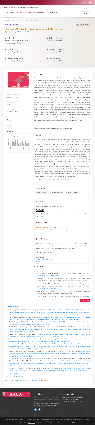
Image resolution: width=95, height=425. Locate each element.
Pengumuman (39, 12)
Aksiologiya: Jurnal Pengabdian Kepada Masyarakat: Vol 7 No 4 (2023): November (34, 336)
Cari (86, 13)
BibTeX (38, 261)
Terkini (28, 12)
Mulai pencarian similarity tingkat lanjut (26, 380)
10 (19, 376)
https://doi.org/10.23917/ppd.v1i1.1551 (48, 288)
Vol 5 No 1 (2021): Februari (24, 20)
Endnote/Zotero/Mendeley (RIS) (44, 259)
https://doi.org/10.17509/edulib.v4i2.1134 (48, 275)
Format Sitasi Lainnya (44, 252)
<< (6, 376)
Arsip (20, 12)
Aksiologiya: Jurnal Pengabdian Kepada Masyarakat (23, 7)
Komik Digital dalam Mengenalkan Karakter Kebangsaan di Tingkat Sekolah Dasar (63, 334)
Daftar (83, 2)
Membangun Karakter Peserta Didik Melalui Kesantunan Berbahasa (61, 322)
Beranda (11, 12)
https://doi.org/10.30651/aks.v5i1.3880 (18, 32)
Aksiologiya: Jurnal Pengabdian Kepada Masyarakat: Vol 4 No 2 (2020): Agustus (46, 341)
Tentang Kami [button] (53, 12)
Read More (85, 300)
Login (89, 2)
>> (22, 376)
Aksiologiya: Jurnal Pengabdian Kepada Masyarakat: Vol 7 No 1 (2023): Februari (54, 319)
